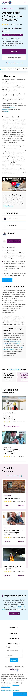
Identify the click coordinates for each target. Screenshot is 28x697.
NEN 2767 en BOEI (15, 370)
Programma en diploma (14, 69)
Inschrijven (14, 51)
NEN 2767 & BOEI (7, 8)
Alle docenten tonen (14, 241)
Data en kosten (7, 280)
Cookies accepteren (20, 694)
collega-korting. (8, 206)
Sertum (6, 111)
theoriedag (6, 340)
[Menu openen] (25, 2)
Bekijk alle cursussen (12, 476)
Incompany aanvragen (14, 57)
